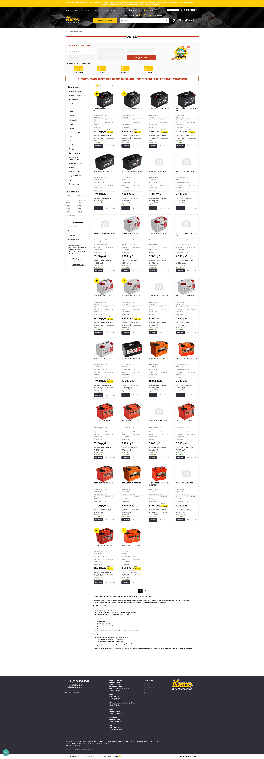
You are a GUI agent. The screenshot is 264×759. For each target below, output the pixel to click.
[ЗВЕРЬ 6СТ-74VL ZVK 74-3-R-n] (186, 473)
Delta (71, 112)
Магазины (76, 10)
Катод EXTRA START (81, 196)
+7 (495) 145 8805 (115, 699)
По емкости (73, 167)
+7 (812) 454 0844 (77, 259)
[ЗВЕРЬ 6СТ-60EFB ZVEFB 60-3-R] (186, 349)
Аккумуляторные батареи (77, 95)
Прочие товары (74, 184)
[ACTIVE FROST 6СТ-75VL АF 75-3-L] (159, 99)
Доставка (71, 231)
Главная (67, 31)
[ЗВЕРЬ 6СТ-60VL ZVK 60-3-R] (132, 411)
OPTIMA (80, 203)
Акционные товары (75, 91)
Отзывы (105, 10)
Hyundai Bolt (74, 120)
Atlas (71, 103)
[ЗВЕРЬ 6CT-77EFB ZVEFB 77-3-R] (159, 349)
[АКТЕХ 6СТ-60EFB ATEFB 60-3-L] (186, 162)
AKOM (67, 209)
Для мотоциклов (74, 153)
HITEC (72, 116)
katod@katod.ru (78, 265)
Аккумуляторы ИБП (75, 176)
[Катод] (190, 684)
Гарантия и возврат (74, 239)
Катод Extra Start (75, 132)
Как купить (147, 684)
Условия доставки (150, 687)
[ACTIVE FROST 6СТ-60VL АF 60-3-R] (132, 99)
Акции (67, 10)
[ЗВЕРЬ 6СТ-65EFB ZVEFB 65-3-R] (132, 473)
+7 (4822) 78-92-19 (115, 730)
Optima (72, 128)
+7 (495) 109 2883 (115, 705)
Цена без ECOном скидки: (102, 136)
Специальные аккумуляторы (74, 158)
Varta (71, 141)
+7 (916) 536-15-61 (115, 713)
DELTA (67, 212)
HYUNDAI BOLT (82, 200)
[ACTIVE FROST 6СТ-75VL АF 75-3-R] (186, 99)
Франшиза (114, 10)
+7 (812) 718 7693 (115, 691)
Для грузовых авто (75, 149)
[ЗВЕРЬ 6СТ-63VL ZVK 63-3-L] (186, 411)
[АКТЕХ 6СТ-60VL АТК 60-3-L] (132, 224)
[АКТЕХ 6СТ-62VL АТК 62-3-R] (132, 286)
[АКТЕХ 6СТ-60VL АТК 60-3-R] (159, 224)
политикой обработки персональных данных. (145, 5)
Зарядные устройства (76, 180)
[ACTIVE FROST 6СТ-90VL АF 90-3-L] (104, 162)
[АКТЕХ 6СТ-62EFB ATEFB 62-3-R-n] (186, 224)
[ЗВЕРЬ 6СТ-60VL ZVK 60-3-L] (104, 411)
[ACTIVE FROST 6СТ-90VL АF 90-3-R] (132, 162)
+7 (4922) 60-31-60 (115, 721)
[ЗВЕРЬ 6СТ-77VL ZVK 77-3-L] (104, 536)
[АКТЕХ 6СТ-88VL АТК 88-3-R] (132, 349)
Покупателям (86, 10)
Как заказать (72, 227)
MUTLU (67, 203)
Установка (71, 235)
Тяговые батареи (74, 172)
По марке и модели (75, 163)
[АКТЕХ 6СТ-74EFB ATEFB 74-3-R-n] (159, 286)
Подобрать (141, 57)
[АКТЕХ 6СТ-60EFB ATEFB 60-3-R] (104, 224)
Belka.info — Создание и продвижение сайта (80, 750)
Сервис (96, 10)
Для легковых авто (76, 31)
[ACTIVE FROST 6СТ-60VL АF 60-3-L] (104, 99)
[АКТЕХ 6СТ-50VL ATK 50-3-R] (159, 162)
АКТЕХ (79, 209)
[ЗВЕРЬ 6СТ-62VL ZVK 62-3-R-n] (159, 411)
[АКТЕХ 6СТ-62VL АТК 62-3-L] (104, 286)
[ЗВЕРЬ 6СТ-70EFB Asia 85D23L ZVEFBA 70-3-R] (159, 473)
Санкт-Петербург (144, 10)
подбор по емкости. (102, 743)
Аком (71, 145)
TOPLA (67, 206)
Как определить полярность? (78, 63)
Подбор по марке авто (87, 743)
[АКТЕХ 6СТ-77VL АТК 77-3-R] (104, 349)
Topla (71, 136)
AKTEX (72, 108)
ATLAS (67, 195)
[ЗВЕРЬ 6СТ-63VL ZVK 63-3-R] (104, 473)
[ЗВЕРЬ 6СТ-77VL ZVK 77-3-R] (132, 536)
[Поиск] (166, 20)
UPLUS (79, 212)
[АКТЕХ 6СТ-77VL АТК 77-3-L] (186, 286)
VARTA (79, 206)
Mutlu (71, 124)
